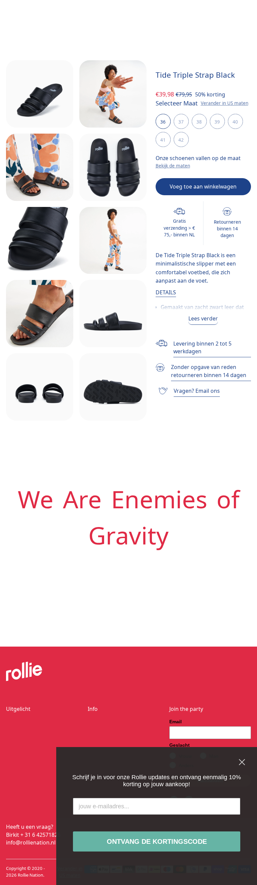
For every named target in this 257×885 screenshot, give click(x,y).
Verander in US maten (224, 103)
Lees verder (203, 318)
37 (181, 122)
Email (175, 721)
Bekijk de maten (173, 166)
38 (199, 122)
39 (217, 122)
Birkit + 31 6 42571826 (33, 834)
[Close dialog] (242, 762)
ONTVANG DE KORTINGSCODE (157, 841)
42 (181, 140)
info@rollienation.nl (31, 842)
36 (163, 122)
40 (235, 122)
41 (163, 140)
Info (93, 709)
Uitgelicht (18, 709)
